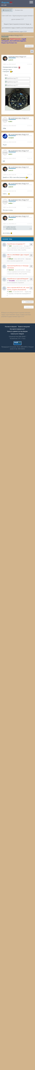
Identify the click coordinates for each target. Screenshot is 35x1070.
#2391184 (29, 158)
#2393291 (29, 224)
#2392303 (29, 191)
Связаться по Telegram (17, 334)
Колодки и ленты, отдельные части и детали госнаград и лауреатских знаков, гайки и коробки (19, 248)
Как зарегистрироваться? (17, 329)
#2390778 (29, 126)
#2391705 (29, 175)
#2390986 (29, 142)
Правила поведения (24, 326)
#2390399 (29, 64)
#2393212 (29, 207)
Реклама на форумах (11, 326)
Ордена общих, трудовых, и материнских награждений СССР (19, 293)
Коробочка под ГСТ (12, 35)
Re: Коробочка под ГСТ (19, 118)
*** (13, 203)
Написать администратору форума (17, 331)
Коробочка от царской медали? (17, 278)
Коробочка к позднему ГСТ (16, 244)
